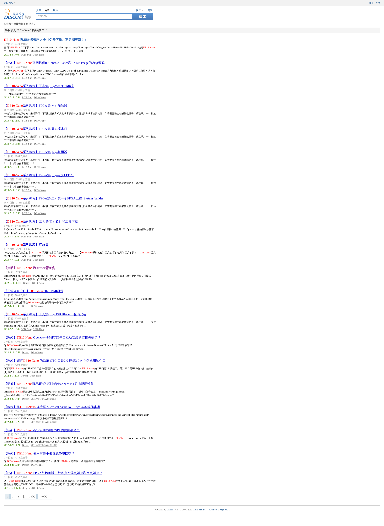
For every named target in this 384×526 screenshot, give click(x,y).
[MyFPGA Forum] (18, 18)
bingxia (26, 488)
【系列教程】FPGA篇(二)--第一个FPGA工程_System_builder (53, 198)
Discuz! (170, 509)
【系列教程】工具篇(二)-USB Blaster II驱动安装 (45, 314)
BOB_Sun (26, 54)
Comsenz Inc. (199, 509)
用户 (55, 10)
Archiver (213, 509)
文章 (38, 10)
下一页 (43, 496)
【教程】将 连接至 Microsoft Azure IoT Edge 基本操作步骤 (52, 407)
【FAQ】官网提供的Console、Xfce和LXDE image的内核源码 (54, 63)
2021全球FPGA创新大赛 (44, 398)
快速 (138, 10)
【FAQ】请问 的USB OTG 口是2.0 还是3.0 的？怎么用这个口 (55, 360)
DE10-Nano (38, 54)
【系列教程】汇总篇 (26, 244)
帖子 (47, 10)
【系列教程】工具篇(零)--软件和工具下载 (41, 221)
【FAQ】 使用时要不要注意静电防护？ (39, 453)
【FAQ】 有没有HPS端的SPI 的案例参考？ (42, 430)
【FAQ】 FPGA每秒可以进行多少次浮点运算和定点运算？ (53, 473)
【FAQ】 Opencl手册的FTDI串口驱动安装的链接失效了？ (52, 337)
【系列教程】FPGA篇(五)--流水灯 (35, 129)
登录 (377, 2)
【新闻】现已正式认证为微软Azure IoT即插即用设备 (49, 384)
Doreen (26, 283)
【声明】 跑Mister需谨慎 (29, 268)
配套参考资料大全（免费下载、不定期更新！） (46, 39)
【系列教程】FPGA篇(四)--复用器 (35, 152)
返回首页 (8, 2)
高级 (150, 10)
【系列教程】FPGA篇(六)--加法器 (35, 105)
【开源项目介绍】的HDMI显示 (33, 291)
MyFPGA (225, 509)
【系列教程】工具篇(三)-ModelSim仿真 (39, 86)
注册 (371, 2)
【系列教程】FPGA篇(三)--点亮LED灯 (39, 175)
